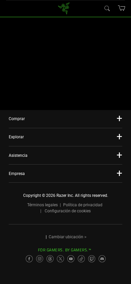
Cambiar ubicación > (67, 237)
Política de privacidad (82, 205)
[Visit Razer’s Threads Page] (50, 259)
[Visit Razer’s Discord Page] (102, 259)
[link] (64, 8)
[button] (122, 8)
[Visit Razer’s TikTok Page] (81, 259)
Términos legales (42, 205)
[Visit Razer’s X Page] (60, 259)
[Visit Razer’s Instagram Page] (39, 259)
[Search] (107, 8)
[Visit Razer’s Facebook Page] (29, 259)
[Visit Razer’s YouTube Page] (71, 259)
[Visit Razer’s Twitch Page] (91, 259)
